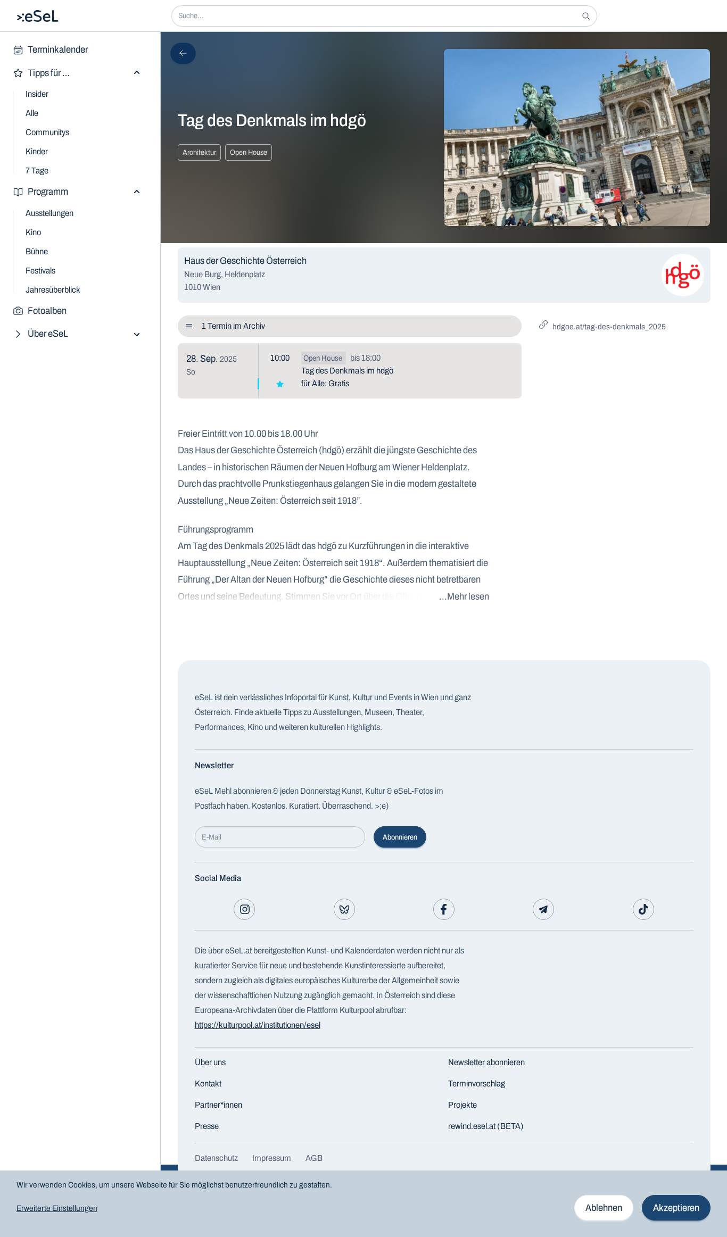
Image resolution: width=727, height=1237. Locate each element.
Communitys (47, 132)
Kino (33, 232)
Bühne (37, 251)
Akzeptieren (676, 1207)
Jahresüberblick (53, 289)
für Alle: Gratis (325, 383)
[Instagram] (244, 909)
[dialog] (363, 1203)
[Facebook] (444, 909)
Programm (48, 191)
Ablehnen (603, 1207)
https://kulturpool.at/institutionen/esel (257, 1025)
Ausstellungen (49, 213)
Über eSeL (48, 333)
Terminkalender (58, 49)
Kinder (37, 151)
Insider (37, 93)
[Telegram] (543, 909)
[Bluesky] (344, 909)
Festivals (40, 270)
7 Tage (37, 170)
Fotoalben (47, 310)
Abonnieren (400, 837)
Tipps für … (49, 73)
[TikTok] (643, 909)
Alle (32, 113)
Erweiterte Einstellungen (56, 1208)
